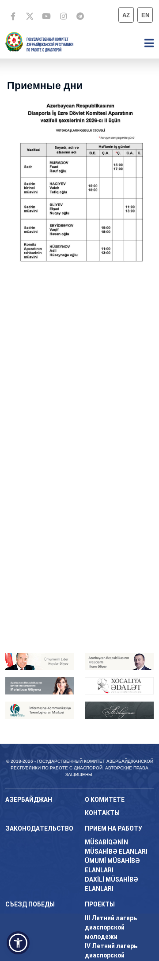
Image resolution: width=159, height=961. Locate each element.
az (126, 15)
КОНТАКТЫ (102, 812)
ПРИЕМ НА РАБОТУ (113, 828)
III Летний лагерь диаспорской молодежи (111, 927)
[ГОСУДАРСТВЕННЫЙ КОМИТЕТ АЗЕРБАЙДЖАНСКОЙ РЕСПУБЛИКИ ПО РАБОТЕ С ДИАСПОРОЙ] (14, 41)
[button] (18, 943)
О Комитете (105, 799)
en (145, 15)
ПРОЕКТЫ (100, 904)
